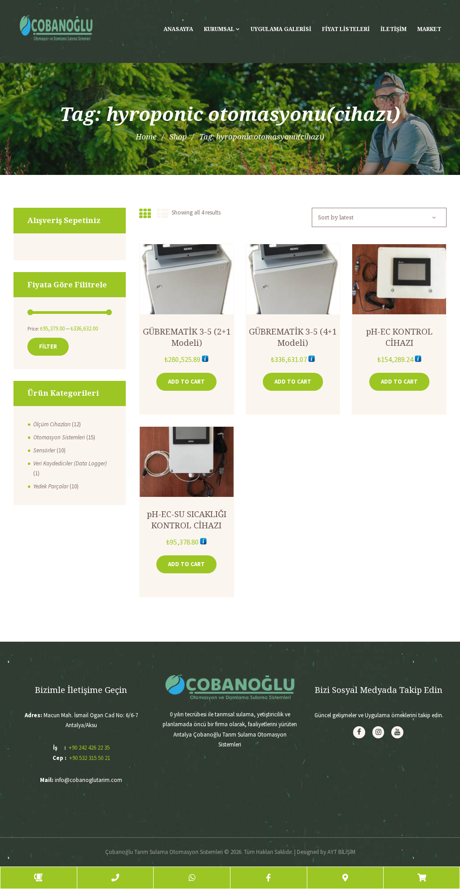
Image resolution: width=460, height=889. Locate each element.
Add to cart (186, 381)
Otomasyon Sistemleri (59, 437)
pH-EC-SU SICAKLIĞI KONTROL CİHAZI (186, 519)
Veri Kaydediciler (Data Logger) (70, 463)
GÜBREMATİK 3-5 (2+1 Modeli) (186, 337)
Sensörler (44, 450)
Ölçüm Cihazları (52, 424)
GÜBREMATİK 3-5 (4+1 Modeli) (292, 337)
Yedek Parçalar (50, 486)
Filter (48, 346)
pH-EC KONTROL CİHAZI (399, 337)
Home (146, 136)
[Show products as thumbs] (145, 213)
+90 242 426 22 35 (89, 747)
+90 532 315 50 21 (89, 758)
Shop (178, 136)
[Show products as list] (162, 213)
